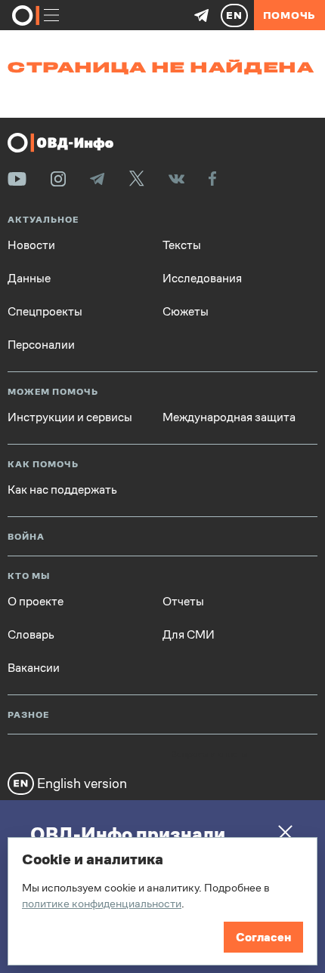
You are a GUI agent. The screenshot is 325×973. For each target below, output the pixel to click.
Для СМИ (188, 635)
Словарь (31, 635)
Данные (29, 278)
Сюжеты (185, 312)
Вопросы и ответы (209, 755)
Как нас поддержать (62, 490)
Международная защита (229, 417)
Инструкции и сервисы (70, 417)
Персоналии (41, 345)
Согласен (263, 937)
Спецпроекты (45, 312)
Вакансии (34, 668)
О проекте (35, 601)
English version (80, 783)
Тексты (181, 245)
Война (26, 537)
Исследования (202, 278)
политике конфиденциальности (101, 903)
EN (234, 15)
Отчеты (183, 601)
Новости (31, 245)
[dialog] (162, 901)
